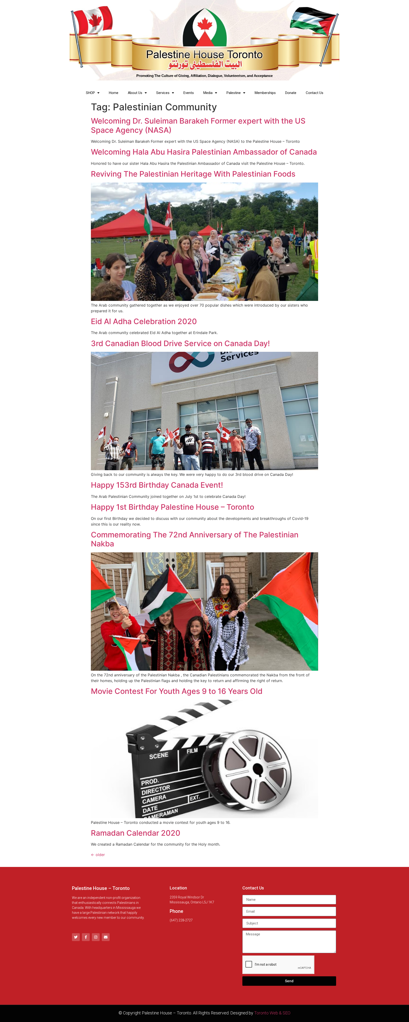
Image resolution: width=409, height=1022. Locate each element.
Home (113, 93)
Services (162, 93)
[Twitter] (76, 937)
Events (188, 93)
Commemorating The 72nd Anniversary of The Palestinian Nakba (194, 539)
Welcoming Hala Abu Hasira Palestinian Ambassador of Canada (204, 151)
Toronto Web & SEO (272, 1012)
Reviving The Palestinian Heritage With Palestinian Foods (193, 174)
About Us (135, 93)
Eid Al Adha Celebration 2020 (144, 321)
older (98, 854)
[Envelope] (106, 937)
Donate (290, 93)
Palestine (234, 93)
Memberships (265, 93)
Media (208, 93)
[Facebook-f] (86, 937)
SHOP (90, 93)
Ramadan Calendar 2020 (135, 833)
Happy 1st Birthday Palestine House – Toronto (172, 507)
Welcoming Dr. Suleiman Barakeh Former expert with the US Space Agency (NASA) (198, 125)
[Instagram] (96, 937)
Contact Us (314, 93)
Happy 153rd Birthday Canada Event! (157, 485)
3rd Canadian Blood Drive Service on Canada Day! (180, 343)
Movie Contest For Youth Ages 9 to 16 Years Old (176, 691)
